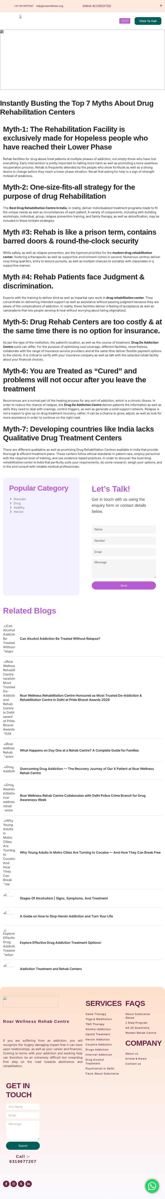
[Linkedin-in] (28, 1184)
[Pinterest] (161, 6)
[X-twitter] (21, 1184)
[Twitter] (140, 6)
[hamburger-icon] (124, 21)
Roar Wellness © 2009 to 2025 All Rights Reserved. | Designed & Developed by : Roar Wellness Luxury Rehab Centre (78, 1192)
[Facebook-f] (6, 1184)
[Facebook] (134, 6)
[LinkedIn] (147, 6)
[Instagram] (154, 6)
